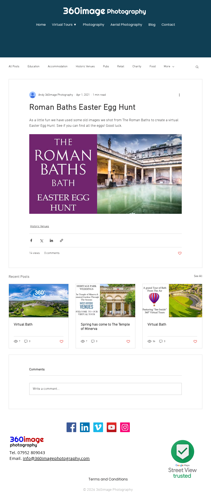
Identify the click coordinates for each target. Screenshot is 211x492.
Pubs (106, 66)
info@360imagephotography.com (56, 458)
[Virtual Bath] (38, 300)
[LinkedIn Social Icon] (85, 427)
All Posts (14, 66)
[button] (64, 24)
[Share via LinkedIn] (51, 240)
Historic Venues (85, 66)
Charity (136, 66)
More (167, 66)
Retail (120, 66)
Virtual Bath (23, 324)
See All (198, 276)
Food (153, 66)
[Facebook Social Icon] (71, 427)
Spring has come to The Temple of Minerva (105, 326)
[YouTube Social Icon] (111, 427)
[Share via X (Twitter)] (41, 240)
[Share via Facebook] (31, 240)
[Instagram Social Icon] (125, 427)
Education (34, 66)
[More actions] (179, 94)
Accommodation (58, 66)
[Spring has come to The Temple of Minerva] (105, 300)
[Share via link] (61, 240)
